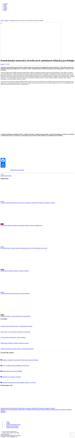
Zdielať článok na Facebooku (17, 170)
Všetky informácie (5, 434)
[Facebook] (37, 160)
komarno (6, 175)
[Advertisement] (37, 146)
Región (6, 20)
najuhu (10, 175)
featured (2, 175)
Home (2, 20)
